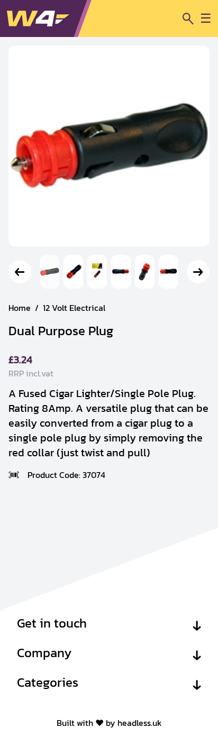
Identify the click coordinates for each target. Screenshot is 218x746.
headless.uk (139, 722)
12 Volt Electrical (74, 307)
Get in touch (52, 623)
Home (19, 307)
